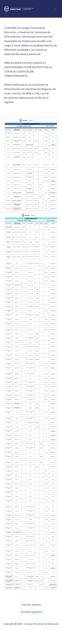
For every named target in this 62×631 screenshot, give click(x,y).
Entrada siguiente (31, 611)
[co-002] (31, 186)
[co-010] (31, 569)
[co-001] (31, 138)
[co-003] (31, 236)
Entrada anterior (31, 604)
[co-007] (31, 437)
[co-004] (31, 293)
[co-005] (31, 349)
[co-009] (31, 526)
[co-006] (31, 393)
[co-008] (31, 481)
